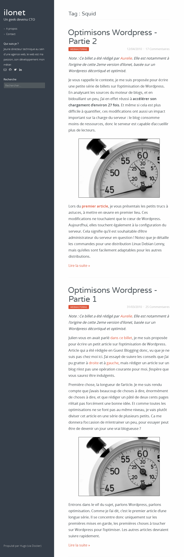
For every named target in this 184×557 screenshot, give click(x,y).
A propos (11, 28)
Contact (10, 34)
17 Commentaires (158, 49)
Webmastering (78, 49)
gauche (113, 362)
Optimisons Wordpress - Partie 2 (112, 37)
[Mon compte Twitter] (15, 69)
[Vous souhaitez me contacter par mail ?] (5, 69)
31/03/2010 (134, 307)
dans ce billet (121, 337)
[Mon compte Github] (10, 69)
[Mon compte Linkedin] (20, 69)
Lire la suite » (79, 265)
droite (94, 362)
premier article (95, 206)
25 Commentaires (158, 307)
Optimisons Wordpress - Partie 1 (112, 294)
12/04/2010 (134, 49)
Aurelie (126, 58)
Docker (36, 545)
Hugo (23, 545)
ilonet (14, 13)
